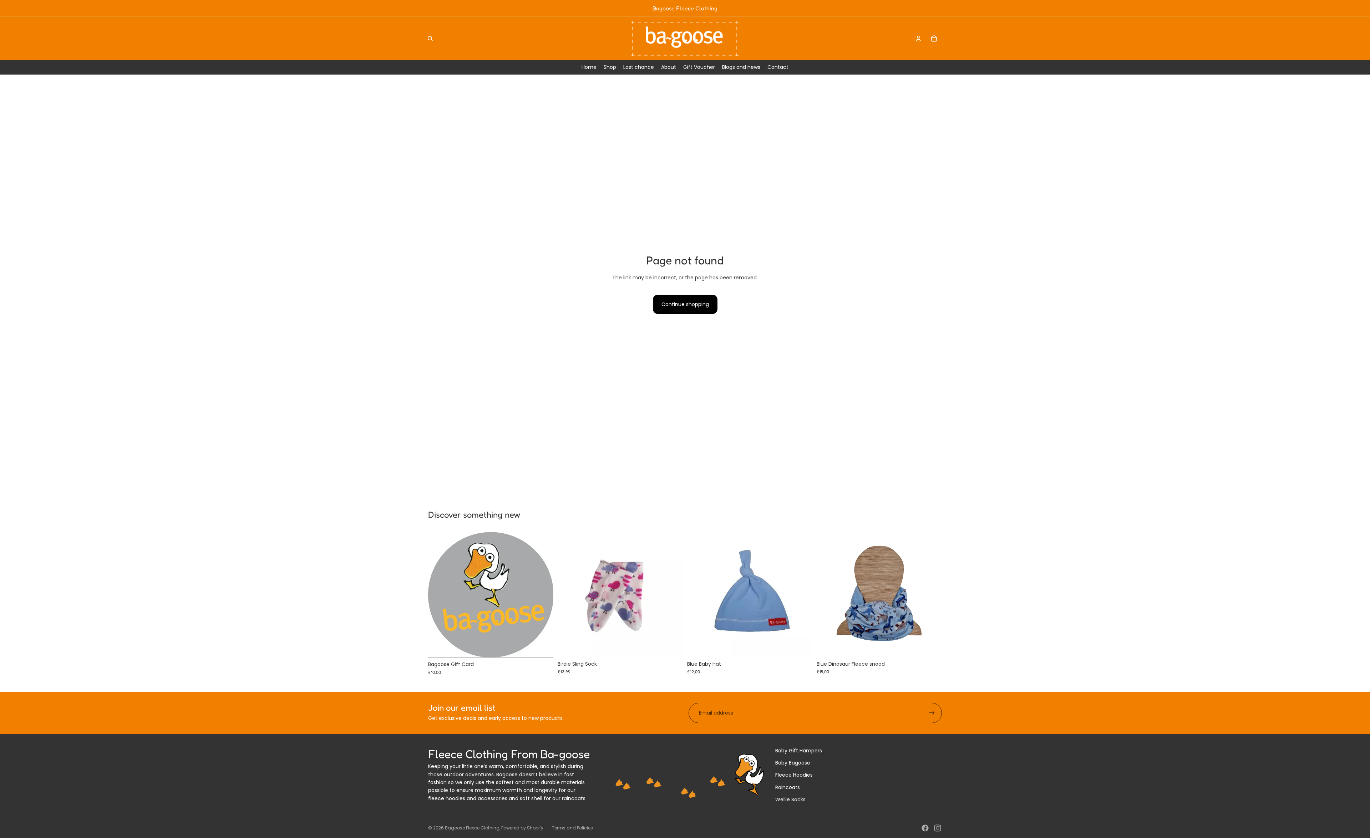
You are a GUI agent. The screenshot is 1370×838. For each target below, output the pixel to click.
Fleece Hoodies (794, 774)
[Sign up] (932, 713)
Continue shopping (685, 304)
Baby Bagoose (792, 762)
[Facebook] (925, 828)
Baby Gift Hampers (798, 750)
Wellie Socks (790, 799)
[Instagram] (937, 828)
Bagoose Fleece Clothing (472, 828)
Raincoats (787, 787)
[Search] (430, 38)
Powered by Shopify (522, 828)
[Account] (918, 38)
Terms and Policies (572, 828)
